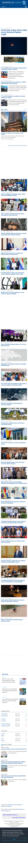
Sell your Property (23, 145)
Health (3, 618)
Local (2, 28)
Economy (3, 290)
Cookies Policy (22, 817)
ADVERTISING (9, 814)
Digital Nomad (5, 578)
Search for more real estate (13, 145)
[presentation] (24, 109)
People (3, 271)
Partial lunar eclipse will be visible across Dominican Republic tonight (14, 32)
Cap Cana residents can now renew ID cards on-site (14, 749)
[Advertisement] (13, 15)
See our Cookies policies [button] (13, 835)
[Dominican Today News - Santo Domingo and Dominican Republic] (14, 2)
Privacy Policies (15, 817)
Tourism (3, 192)
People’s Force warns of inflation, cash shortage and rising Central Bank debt (9, 690)
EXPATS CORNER (8, 744)
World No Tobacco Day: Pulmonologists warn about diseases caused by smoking (8, 680)
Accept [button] (14, 839)
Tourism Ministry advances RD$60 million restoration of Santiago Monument (10, 700)
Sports (3, 231)
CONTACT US (15, 814)
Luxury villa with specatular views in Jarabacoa (11, 132)
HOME (4, 814)
